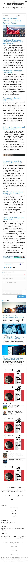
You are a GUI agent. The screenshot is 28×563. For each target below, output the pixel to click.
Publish (22, 296)
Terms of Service (14, 550)
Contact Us (14, 546)
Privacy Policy (14, 554)
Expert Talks (8, 264)
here (24, 561)
